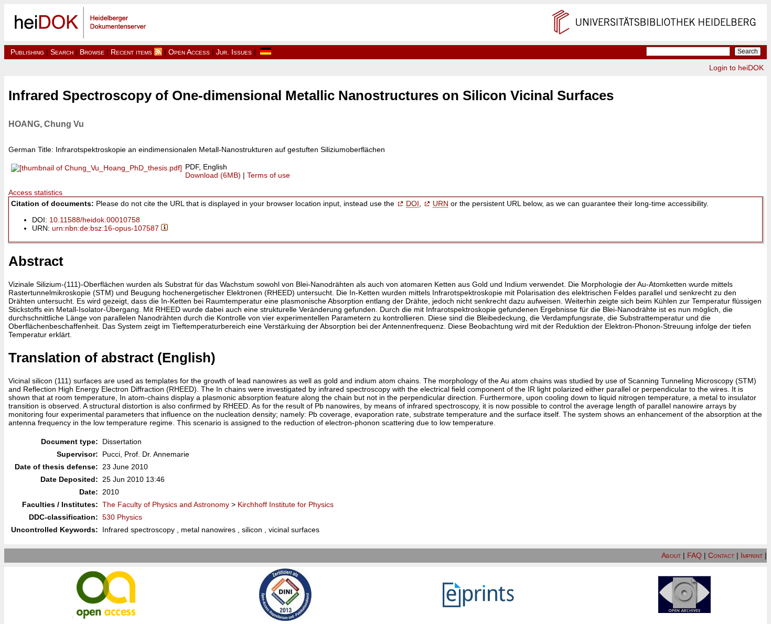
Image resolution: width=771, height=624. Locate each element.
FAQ (694, 555)
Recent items (131, 52)
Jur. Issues (234, 52)
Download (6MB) (213, 175)
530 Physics (122, 517)
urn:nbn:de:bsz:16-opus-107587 (105, 228)
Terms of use (268, 175)
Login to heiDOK (736, 67)
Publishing (27, 52)
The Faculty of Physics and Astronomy (165, 504)
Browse (92, 52)
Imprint (752, 555)
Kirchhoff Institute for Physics (286, 504)
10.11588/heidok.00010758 (94, 220)
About (671, 555)
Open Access (189, 52)
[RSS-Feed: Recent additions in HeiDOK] (158, 52)
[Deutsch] (265, 52)
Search (61, 52)
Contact (721, 555)
